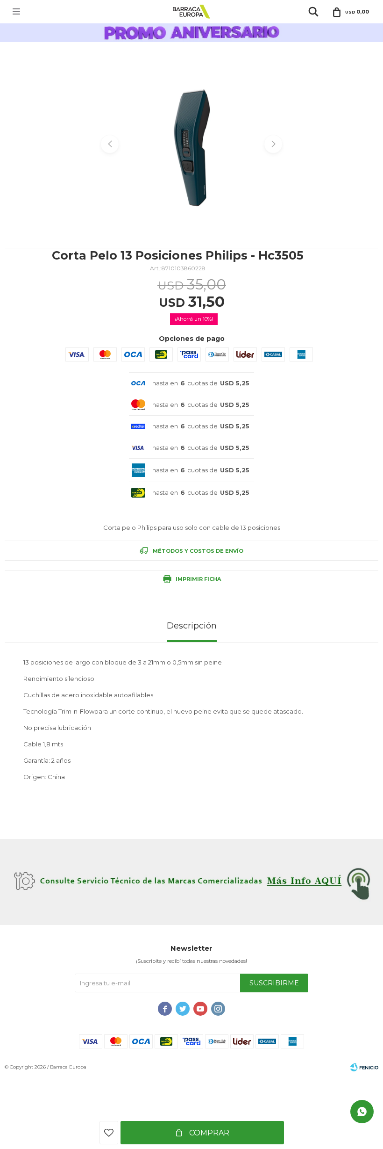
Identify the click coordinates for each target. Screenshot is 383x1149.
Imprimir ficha (198, 579)
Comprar (208, 1132)
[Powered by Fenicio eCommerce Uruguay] (364, 1067)
